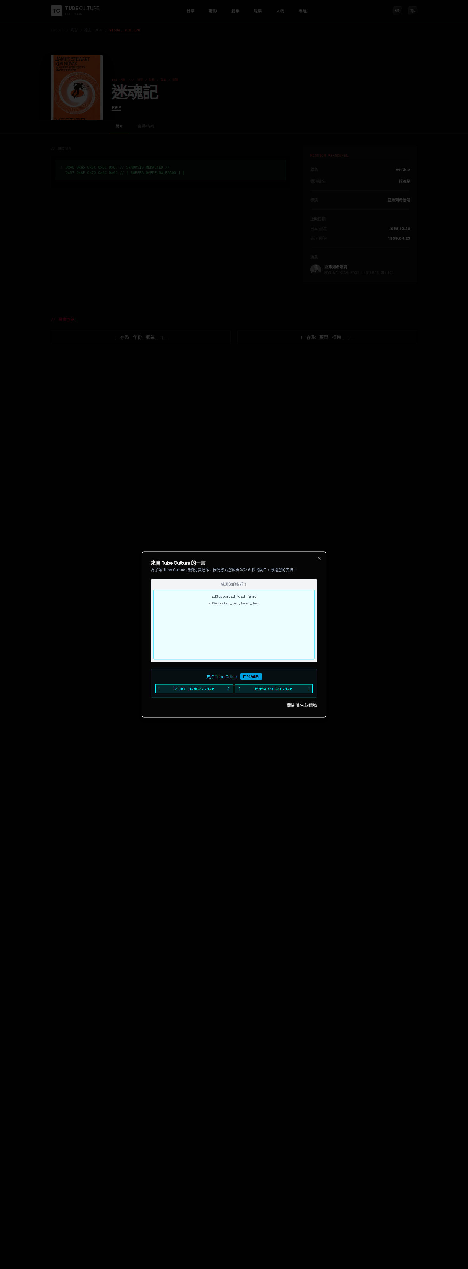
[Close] (319, 558)
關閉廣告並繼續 (302, 705)
